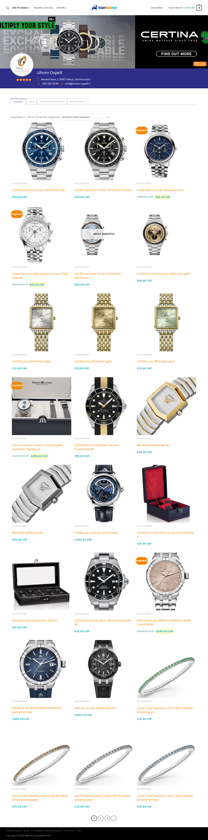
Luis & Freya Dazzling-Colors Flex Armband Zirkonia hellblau (165, 798)
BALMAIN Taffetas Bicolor (153, 445)
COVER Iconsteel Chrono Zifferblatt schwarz (103, 190)
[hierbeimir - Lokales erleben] (104, 7)
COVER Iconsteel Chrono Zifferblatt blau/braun (97, 276)
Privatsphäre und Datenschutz (46, 830)
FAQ (79, 830)
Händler (61, 8)
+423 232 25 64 (50, 84)
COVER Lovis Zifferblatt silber (31, 362)
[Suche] (7, 8)
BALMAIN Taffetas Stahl (27, 533)
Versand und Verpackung (52, 101)
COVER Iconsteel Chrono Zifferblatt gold (163, 274)
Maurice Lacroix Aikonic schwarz (95, 708)
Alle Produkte (20, 8)
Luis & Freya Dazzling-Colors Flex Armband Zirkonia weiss (102, 798)
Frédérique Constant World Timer (96, 533)
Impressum (68, 830)
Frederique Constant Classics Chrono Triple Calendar (40, 276)
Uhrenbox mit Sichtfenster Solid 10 (35, 621)
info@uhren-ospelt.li (77, 84)
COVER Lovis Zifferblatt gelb (93, 362)
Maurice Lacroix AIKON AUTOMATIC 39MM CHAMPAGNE (164, 622)
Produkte (18, 101)
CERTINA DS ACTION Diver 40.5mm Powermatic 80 (96, 447)
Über (31, 101)
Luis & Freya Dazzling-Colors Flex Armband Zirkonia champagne (40, 798)
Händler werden (43, 8)
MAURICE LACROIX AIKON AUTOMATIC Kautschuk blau (37, 710)
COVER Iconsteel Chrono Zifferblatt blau (38, 190)
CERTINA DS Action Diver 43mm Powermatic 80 (102, 622)
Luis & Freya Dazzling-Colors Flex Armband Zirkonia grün (165, 710)
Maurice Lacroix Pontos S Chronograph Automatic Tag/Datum (37, 447)
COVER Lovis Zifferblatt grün (156, 362)
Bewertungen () (77, 101)
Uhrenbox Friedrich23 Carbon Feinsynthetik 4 (165, 535)
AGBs (26, 830)
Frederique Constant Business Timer (160, 190)
